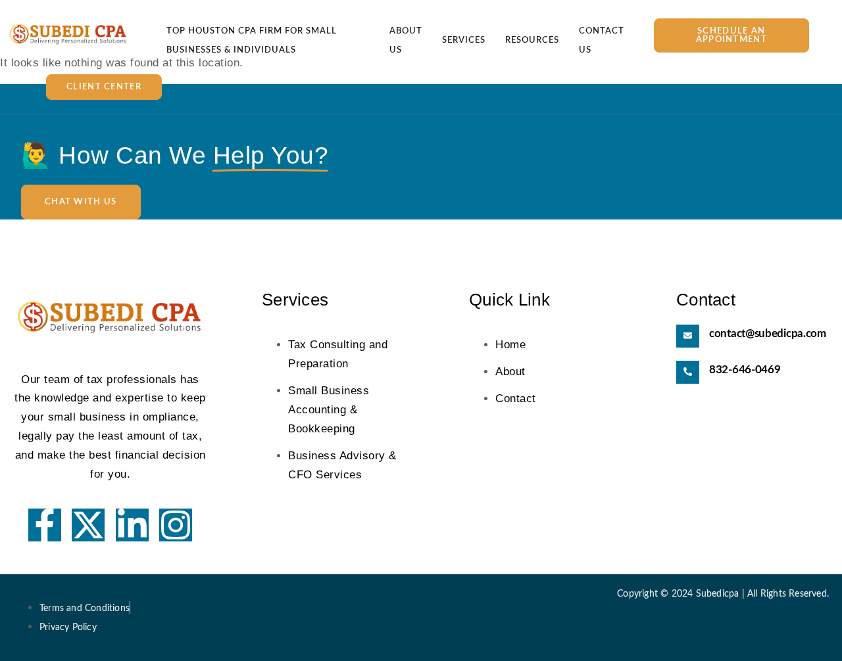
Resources (532, 40)
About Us (405, 41)
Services (463, 40)
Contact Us (601, 41)
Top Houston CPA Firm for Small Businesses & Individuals (251, 41)
